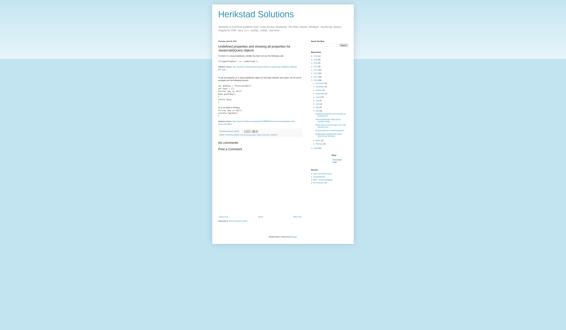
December (320, 83)
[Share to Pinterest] (256, 131)
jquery (254, 135)
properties (266, 135)
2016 (316, 60)
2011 (316, 77)
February (319, 144)
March (318, 141)
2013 (316, 70)
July (317, 101)
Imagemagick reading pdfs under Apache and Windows (328, 135)
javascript (247, 135)
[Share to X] (251, 131)
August (319, 97)
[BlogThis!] (248, 131)
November (320, 87)
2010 (316, 80)
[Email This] (245, 131)
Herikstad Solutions (256, 14)
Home (260, 217)
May (318, 107)
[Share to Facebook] (253, 131)
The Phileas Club (320, 183)
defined (236, 135)
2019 (316, 56)
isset (241, 135)
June (318, 104)
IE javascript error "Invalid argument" (329, 130)
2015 (316, 63)
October (319, 90)
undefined (273, 135)
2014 (316, 67)
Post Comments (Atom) (238, 221)
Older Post (297, 217)
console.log (229, 135)
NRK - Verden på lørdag (322, 180)
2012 (316, 73)
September (320, 94)
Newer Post (223, 217)
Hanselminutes (319, 177)
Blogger (294, 237)
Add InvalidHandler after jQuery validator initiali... (328, 120)
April (318, 111)
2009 (316, 148)
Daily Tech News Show (322, 174)
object (259, 135)
